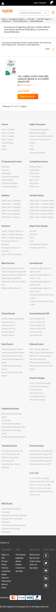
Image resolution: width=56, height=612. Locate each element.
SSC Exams (34, 183)
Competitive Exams (17, 19)
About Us (5, 555)
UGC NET (30, 19)
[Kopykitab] (7, 11)
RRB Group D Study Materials (41, 353)
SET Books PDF (7, 461)
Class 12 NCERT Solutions (12, 231)
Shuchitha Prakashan (10, 177)
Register (42, 3)
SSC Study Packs (36, 393)
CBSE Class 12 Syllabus (11, 201)
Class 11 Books (7, 133)
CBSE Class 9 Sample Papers (41, 211)
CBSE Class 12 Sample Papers (42, 201)
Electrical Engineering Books (13, 427)
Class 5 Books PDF (37, 329)
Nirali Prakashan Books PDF (12, 268)
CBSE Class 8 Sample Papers (41, 214)
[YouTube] (45, 571)
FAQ (3, 558)
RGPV (32, 149)
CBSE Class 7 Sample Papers (41, 217)
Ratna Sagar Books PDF (11, 278)
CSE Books (5, 420)
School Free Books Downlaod (13, 525)
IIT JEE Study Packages (39, 387)
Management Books (38, 133)
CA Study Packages (9, 183)
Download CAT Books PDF (40, 464)
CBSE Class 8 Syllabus (10, 214)
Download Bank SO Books (12, 356)
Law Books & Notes (37, 153)
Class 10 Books (7, 136)
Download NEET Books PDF (41, 454)
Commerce (6, 21)
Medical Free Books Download (13, 515)
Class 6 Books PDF (37, 325)
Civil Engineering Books (11, 424)
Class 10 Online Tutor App (40, 488)
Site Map (19, 571)
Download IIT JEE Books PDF (41, 451)
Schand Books (7, 180)
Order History (35, 561)
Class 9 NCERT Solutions (11, 254)
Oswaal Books (7, 143)
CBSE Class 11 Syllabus (11, 204)
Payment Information (6, 579)
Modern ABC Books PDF (11, 288)
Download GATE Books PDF (41, 461)
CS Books (5, 170)
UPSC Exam (34, 187)
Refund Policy (4, 586)
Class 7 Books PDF (37, 322)
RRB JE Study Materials (39, 349)
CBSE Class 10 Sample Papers (42, 207)
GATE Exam (34, 173)
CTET (32, 241)
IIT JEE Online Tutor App (39, 478)
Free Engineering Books (39, 130)
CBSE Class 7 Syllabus (10, 217)
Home (3, 19)
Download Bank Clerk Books (13, 353)
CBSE (3, 146)
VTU (31, 146)
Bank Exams (35, 170)
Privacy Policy (4, 563)
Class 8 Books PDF (37, 319)
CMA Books (6, 173)
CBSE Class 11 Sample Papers (42, 204)
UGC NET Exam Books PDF (12, 451)
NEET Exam (34, 180)
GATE (32, 238)
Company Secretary (38, 248)
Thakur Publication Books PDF (13, 275)
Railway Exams (36, 167)
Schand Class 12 (8, 322)
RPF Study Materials (38, 359)
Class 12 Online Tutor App (40, 485)
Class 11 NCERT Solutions (12, 235)
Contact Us (4, 543)
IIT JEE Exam (35, 177)
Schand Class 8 (7, 335)
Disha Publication (20, 21)
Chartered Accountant (39, 244)
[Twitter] (45, 564)
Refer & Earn (35, 555)
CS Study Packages (9, 187)
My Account (34, 558)
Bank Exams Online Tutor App (42, 482)
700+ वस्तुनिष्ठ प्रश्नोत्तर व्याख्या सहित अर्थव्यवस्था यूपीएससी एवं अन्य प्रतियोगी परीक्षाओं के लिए (33, 79)
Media (4, 574)
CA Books (5, 167)
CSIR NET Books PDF (9, 458)
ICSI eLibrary (21, 555)
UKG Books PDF (36, 335)
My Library (34, 568)
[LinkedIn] (45, 579)
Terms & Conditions (5, 569)
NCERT (4, 149)
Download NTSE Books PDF (41, 458)
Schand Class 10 (8, 329)
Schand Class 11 (8, 325)
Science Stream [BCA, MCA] (41, 136)
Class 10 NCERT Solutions (12, 238)
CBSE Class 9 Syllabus (10, 211)
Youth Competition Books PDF (13, 272)
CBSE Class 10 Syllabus (11, 207)
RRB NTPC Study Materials (40, 356)
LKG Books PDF (36, 332)
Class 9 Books (7, 139)
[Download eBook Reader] (3, 3)
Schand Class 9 (7, 332)
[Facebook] (45, 556)
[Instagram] (45, 586)
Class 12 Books (7, 130)
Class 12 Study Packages (40, 383)
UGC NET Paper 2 (44, 19)
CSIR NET (33, 235)
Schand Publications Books (12, 319)
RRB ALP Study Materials (40, 363)
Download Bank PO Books (12, 349)
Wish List (33, 565)
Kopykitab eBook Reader (19, 561)
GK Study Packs (36, 390)
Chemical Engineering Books (13, 437)
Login (35, 3)
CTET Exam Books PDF (10, 454)
